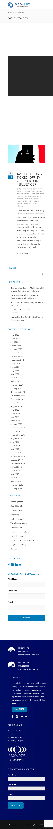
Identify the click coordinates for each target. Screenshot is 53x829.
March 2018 (15, 481)
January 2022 (16, 353)
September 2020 (17, 403)
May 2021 (14, 374)
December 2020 (17, 392)
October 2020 (16, 399)
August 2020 (16, 406)
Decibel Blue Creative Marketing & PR (23, 825)
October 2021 (16, 363)
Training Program (17, 741)
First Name (13, 579)
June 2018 (15, 470)
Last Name (12, 590)
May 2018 (14, 474)
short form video (27, 201)
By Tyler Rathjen (24, 189)
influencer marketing (23, 194)
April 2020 (15, 420)
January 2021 (16, 388)
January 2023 (16, 349)
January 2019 (16, 453)
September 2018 (17, 463)
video (33, 194)
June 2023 (15, 338)
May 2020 (14, 417)
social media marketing (32, 198)
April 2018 (15, 478)
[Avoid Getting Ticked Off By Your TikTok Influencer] (26, 154)
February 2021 (16, 385)
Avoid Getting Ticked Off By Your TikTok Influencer (29, 179)
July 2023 (14, 335)
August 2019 (16, 438)
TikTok (19, 201)
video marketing (29, 196)
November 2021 (17, 360)
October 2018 (16, 460)
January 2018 (16, 488)
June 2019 (15, 445)
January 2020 (16, 424)
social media (40, 194)
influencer (36, 201)
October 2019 (16, 431)
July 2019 (14, 442)
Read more (23, 253)
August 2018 (16, 467)
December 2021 (17, 356)
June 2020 (15, 413)
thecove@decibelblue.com (28, 655)
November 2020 (17, 395)
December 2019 (17, 428)
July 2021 (14, 370)
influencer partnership (24, 203)
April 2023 (15, 342)
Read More (19, 709)
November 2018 (17, 456)
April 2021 (15, 378)
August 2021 (16, 367)
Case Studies (15, 731)
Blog (12, 734)
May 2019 (14, 449)
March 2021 (15, 381)
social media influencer (34, 191)
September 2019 (17, 435)
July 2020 (14, 410)
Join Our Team (16, 737)
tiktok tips (20, 196)
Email (11, 602)
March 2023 (15, 345)
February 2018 (16, 485)
